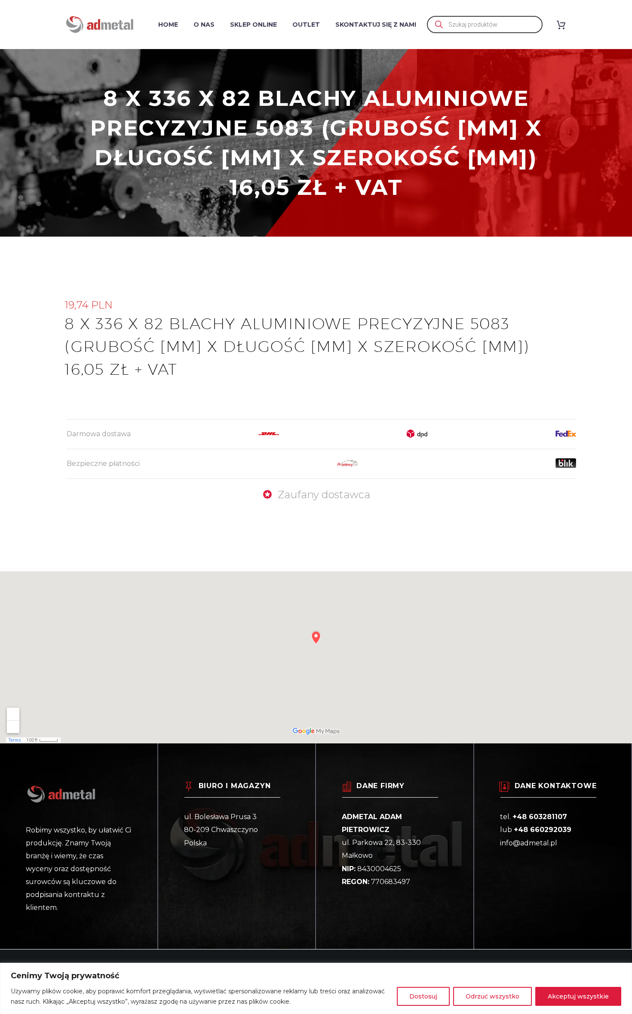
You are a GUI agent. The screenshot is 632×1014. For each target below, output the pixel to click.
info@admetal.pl (528, 843)
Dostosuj (423, 996)
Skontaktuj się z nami (375, 24)
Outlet (306, 24)
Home (168, 24)
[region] (316, 988)
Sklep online (253, 24)
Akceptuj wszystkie (578, 996)
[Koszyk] (564, 24)
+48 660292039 (542, 830)
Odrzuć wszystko (492, 996)
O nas (204, 24)
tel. (533, 817)
